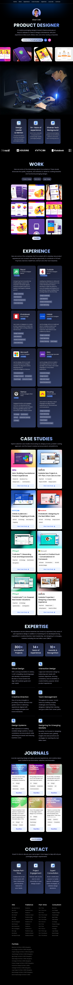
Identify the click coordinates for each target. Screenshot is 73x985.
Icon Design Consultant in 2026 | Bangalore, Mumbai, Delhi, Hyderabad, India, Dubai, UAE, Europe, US (56, 910)
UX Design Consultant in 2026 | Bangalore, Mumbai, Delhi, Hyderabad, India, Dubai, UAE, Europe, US (56, 922)
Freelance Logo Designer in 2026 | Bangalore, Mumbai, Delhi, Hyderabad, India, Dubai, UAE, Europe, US (29, 931)
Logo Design (47, 179)
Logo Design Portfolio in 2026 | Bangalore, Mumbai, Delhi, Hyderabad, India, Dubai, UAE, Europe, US (23, 970)
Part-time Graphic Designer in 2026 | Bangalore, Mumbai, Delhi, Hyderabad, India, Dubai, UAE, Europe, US (43, 912)
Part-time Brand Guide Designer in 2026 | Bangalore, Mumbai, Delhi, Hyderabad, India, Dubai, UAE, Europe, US (43, 935)
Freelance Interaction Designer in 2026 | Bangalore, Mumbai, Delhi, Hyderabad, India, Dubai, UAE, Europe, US (29, 926)
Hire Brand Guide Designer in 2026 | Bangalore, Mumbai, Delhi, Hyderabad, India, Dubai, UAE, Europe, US (16, 935)
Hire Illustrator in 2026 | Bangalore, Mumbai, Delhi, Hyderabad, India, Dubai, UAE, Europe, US (16, 908)
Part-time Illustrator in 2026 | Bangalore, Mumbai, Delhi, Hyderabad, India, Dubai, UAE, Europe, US (43, 908)
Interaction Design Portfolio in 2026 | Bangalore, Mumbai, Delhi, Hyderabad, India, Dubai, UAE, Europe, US (23, 965)
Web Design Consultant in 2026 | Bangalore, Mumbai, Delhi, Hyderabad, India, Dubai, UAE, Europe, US (56, 919)
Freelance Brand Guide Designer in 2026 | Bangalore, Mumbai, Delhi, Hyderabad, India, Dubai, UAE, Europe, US (29, 935)
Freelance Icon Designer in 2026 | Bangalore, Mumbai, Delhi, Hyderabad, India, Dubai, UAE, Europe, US (29, 910)
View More (36, 238)
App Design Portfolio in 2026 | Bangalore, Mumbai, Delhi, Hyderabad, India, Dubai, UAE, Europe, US (23, 956)
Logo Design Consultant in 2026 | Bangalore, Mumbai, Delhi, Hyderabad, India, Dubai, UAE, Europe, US (56, 931)
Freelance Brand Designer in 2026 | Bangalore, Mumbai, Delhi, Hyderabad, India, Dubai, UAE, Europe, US (29, 933)
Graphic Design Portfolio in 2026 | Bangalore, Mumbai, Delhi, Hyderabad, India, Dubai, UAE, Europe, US (23, 952)
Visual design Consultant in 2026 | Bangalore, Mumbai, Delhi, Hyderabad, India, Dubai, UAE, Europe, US (56, 915)
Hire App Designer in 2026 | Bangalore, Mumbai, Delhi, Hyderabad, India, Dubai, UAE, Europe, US (16, 917)
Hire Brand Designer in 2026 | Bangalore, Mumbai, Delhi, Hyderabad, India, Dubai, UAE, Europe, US (16, 933)
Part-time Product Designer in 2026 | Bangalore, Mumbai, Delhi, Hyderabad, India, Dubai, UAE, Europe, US (43, 924)
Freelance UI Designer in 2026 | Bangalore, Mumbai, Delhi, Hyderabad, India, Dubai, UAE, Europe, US (29, 928)
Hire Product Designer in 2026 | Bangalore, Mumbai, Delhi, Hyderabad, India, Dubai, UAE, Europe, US (16, 924)
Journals (50, 1)
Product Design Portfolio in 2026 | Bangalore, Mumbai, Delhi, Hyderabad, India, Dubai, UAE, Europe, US (23, 963)
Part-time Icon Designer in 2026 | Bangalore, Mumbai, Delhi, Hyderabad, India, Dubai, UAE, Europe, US (43, 910)
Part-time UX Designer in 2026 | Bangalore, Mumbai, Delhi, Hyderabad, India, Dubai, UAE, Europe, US (43, 922)
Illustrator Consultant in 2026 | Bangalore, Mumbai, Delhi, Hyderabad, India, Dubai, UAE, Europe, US (56, 908)
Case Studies (35, 1)
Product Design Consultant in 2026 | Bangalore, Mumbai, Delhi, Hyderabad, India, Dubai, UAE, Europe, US (56, 924)
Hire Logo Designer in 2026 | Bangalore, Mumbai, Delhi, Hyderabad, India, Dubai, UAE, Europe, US (16, 931)
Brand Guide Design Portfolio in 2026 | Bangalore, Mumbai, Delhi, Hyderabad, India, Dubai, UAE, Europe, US (23, 974)
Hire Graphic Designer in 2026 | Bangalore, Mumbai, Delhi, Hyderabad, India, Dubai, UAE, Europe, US (16, 912)
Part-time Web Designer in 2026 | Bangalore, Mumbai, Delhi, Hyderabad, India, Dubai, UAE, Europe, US (43, 919)
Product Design (27, 179)
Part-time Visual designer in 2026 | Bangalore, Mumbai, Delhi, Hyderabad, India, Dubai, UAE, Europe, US (43, 915)
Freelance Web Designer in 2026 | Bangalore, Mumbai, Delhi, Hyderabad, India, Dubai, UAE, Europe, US (29, 919)
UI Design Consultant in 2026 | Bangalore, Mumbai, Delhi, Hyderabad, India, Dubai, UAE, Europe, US (56, 928)
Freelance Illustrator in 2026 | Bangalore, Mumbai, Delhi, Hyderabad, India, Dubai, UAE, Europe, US (29, 908)
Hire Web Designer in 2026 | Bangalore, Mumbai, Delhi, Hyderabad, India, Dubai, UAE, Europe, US (16, 919)
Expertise (43, 1)
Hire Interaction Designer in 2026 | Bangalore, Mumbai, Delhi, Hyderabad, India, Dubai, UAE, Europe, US (16, 926)
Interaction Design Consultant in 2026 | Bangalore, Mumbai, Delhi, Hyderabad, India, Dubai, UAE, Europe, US (56, 926)
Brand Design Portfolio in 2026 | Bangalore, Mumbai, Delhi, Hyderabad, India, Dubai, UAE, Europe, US (23, 972)
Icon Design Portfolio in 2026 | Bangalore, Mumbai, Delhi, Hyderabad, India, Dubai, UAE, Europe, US (23, 949)
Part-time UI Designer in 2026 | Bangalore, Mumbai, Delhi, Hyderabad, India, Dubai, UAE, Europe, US (43, 928)
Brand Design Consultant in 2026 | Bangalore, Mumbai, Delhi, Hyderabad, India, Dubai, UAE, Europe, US (56, 933)
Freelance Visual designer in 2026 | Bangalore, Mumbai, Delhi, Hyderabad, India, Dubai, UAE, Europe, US (29, 915)
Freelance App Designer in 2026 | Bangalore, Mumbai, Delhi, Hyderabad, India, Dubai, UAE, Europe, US (29, 917)
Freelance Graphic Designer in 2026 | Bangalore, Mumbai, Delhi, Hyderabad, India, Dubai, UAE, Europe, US (29, 912)
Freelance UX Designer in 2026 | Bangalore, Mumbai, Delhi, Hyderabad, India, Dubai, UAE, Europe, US (29, 922)
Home (15, 1)
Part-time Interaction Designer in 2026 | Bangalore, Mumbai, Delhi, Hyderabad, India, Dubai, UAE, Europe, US (43, 926)
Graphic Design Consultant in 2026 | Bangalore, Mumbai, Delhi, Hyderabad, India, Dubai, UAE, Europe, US (56, 912)
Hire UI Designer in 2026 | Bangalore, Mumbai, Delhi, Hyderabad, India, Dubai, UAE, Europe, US (16, 928)
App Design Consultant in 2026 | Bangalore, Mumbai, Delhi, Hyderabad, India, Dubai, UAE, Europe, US (56, 917)
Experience (27, 1)
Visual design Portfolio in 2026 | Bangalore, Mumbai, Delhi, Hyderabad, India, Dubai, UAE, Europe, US (23, 954)
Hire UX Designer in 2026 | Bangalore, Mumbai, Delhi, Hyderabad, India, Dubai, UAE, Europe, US (16, 922)
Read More (19, 792)
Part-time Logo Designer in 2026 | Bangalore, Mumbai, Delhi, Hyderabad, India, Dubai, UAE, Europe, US (43, 931)
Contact (57, 1)
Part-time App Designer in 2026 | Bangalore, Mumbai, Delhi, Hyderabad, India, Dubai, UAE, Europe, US (43, 917)
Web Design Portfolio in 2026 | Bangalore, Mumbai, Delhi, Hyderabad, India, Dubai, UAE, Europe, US (23, 958)
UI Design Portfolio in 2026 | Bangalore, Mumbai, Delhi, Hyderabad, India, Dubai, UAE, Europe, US (23, 968)
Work (20, 1)
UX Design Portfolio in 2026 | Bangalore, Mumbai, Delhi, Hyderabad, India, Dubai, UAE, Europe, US (23, 961)
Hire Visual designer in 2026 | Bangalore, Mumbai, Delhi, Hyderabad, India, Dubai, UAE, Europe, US (16, 915)
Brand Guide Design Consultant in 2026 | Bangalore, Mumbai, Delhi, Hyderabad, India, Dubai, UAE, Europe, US (56, 935)
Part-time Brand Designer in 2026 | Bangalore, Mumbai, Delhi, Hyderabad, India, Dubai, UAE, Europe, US (43, 933)
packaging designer (30, 30)
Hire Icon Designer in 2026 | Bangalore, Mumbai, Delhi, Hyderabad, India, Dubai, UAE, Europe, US (16, 910)
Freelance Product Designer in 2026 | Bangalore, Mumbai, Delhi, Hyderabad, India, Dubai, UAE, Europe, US (29, 924)
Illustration (37, 179)
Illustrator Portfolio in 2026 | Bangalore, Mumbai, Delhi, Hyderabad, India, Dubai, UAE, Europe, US (23, 947)
